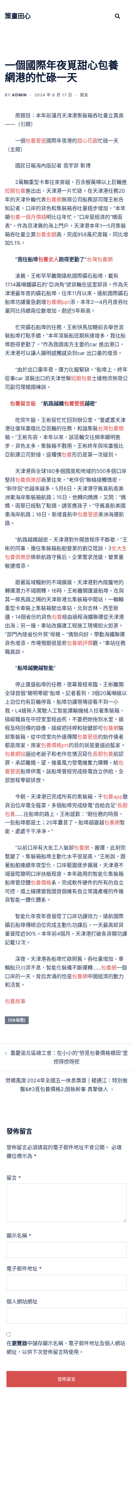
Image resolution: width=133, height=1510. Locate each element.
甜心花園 (87, 140)
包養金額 (46, 234)
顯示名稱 (18, 1235)
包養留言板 (23, 403)
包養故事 (15, 1001)
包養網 (54, 199)
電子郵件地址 (24, 1268)
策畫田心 (18, 16)
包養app (113, 796)
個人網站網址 (21, 1301)
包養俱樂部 (28, 480)
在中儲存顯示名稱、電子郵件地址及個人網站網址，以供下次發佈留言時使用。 (65, 1347)
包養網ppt (58, 302)
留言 (13, 1177)
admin (19, 94)
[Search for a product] (117, 16)
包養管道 (36, 140)
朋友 (84, 94)
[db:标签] (17, 1020)
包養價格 (41, 882)
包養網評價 (80, 643)
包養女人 (48, 259)
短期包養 (15, 190)
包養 (67, 454)
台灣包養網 (100, 259)
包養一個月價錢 (28, 217)
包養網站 (15, 754)
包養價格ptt (55, 745)
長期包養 (103, 754)
